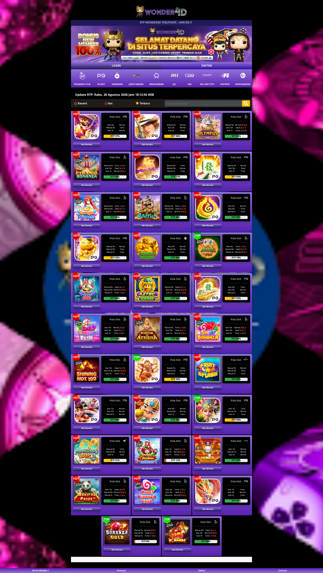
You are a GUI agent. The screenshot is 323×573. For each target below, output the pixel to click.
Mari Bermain (86, 144)
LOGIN (116, 65)
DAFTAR (207, 65)
